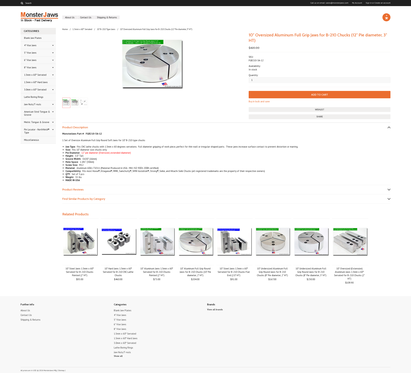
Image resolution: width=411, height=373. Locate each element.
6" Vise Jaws (30, 60)
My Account (357, 3)
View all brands (215, 309)
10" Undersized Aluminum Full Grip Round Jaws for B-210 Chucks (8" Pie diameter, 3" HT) (310, 272)
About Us (69, 17)
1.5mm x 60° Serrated (35, 74)
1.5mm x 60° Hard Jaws (36, 82)
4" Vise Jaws (30, 45)
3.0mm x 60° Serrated (35, 89)
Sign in (369, 3)
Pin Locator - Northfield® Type (36, 131)
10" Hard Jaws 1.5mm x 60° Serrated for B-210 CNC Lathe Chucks (118, 272)
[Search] (22, 3)
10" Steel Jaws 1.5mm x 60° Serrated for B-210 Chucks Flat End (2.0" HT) (234, 272)
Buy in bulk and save (259, 101)
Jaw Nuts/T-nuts (32, 104)
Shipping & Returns (107, 17)
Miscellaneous (31, 139)
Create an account (382, 3)
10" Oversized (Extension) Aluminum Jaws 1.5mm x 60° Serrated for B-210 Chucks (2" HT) (349, 273)
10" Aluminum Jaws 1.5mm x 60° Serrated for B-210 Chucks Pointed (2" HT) (156, 272)
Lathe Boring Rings (33, 96)
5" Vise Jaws (30, 52)
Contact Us (85, 17)
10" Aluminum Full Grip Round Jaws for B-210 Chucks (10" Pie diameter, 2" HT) (195, 272)
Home (65, 29)
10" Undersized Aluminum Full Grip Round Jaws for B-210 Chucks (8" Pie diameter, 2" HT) (272, 272)
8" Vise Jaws (30, 67)
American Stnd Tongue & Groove (37, 113)
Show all (118, 356)
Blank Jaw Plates (33, 37)
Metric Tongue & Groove (36, 122)
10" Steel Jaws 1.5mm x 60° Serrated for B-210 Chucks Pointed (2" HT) (80, 272)
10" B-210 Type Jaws (106, 29)
